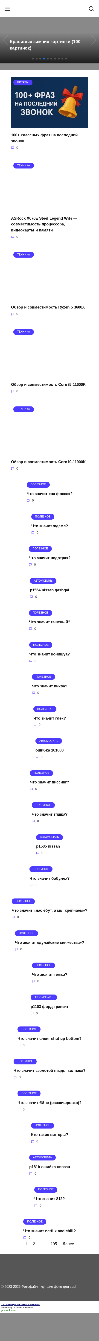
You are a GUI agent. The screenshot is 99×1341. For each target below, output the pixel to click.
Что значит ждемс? (49, 526)
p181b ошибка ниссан (49, 1167)
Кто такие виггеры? (49, 1134)
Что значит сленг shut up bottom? (49, 1038)
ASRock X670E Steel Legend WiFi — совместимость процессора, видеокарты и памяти (44, 224)
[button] (33, 58)
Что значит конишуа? (49, 654)
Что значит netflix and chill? (49, 1231)
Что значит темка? (49, 974)
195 (54, 1244)
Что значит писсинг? (49, 782)
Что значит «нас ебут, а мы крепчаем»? (49, 910)
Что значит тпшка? (49, 814)
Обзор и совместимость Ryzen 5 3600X (48, 307)
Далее (68, 1244)
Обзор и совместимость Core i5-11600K (48, 384)
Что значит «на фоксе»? (50, 494)
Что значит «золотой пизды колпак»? (49, 1070)
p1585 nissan (48, 846)
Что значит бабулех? (49, 878)
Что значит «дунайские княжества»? (49, 942)
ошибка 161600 (49, 750)
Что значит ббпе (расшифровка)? (49, 1103)
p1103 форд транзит (49, 1006)
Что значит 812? (49, 1199)
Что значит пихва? (49, 686)
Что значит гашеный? (49, 622)
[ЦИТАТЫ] (49, 125)
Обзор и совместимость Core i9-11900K (48, 462)
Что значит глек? (49, 718)
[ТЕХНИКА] (49, 208)
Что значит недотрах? (49, 558)
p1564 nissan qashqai (49, 590)
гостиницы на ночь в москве (17, 1307)
